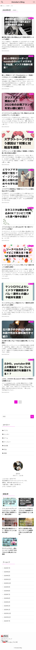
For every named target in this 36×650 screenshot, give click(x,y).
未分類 (6, 445)
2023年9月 (7, 587)
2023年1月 (7, 609)
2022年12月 (7, 613)
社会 (5, 449)
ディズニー (7, 442)
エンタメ (6, 434)
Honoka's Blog (18, 2)
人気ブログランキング (6, 638)
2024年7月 (7, 568)
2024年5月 (7, 575)
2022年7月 (7, 621)
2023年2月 (7, 606)
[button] (2, 2)
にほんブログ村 (13, 642)
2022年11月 (7, 617)
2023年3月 (7, 602)
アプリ (6, 430)
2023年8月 (7, 590)
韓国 (5, 453)
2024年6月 (7, 572)
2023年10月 (7, 583)
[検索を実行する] (32, 416)
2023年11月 (7, 579)
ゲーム (6, 438)
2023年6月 (7, 598)
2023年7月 (7, 594)
